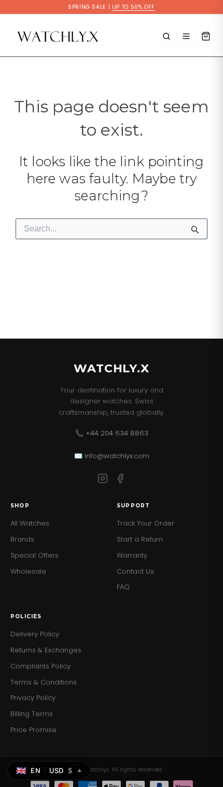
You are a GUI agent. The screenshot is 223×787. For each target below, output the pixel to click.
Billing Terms (31, 714)
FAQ (123, 587)
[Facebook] (120, 480)
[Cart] (206, 36)
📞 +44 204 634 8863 (111, 433)
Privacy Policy (32, 698)
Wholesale (28, 571)
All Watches (29, 523)
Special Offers (34, 555)
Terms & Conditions (43, 682)
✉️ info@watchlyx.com (111, 456)
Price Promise (33, 730)
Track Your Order (145, 523)
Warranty (132, 555)
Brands (22, 539)
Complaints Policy (40, 666)
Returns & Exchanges (45, 650)
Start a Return (140, 539)
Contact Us (135, 571)
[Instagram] (102, 480)
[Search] (166, 36)
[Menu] (186, 36)
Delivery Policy (34, 634)
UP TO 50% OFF (133, 7)
